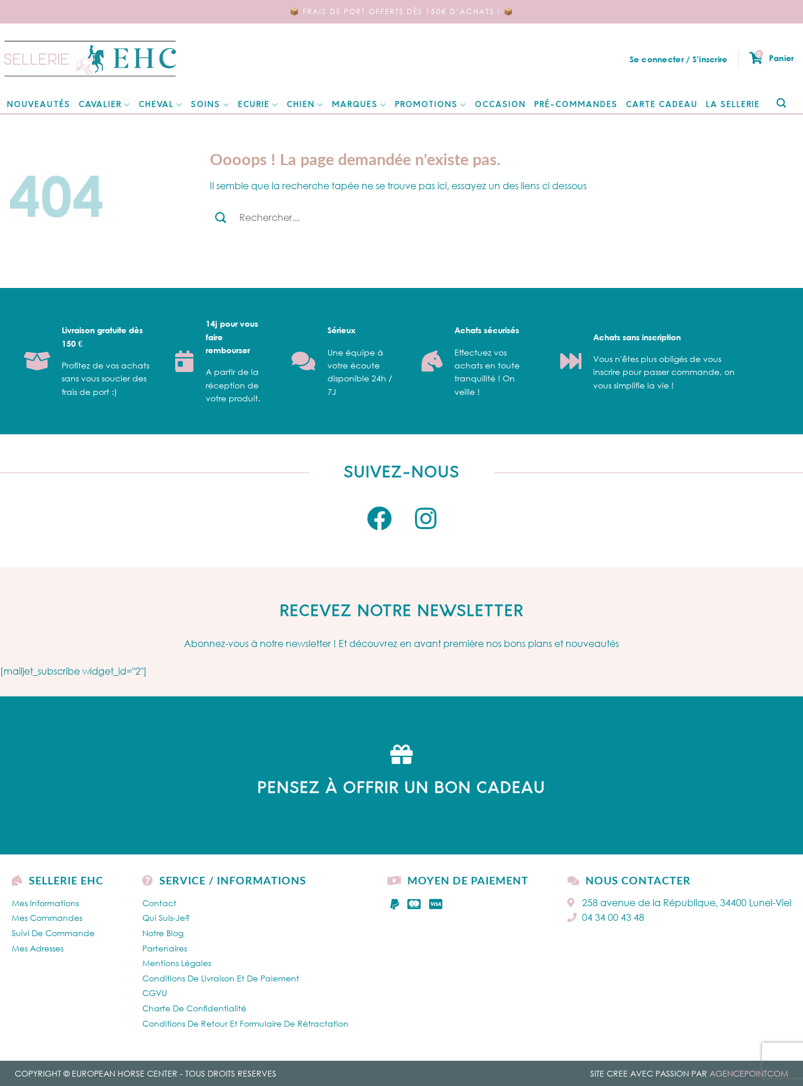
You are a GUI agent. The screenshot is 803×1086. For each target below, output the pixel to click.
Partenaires (164, 948)
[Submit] (781, 103)
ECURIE (254, 105)
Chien (301, 105)
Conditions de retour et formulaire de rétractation (245, 1023)
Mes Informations (45, 903)
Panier (775, 57)
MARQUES (355, 105)
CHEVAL (156, 105)
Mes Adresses (37, 948)
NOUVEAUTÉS (39, 105)
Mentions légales (176, 963)
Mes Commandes (47, 918)
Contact (159, 903)
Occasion (500, 105)
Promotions (426, 105)
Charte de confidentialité (194, 1008)
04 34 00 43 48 (613, 917)
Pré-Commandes (576, 105)
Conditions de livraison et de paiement (220, 978)
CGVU (154, 993)
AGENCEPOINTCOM (749, 1073)
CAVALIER (100, 105)
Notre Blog (162, 933)
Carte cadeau (662, 105)
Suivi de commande (53, 933)
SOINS (205, 105)
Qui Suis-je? (166, 918)
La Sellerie (733, 105)
